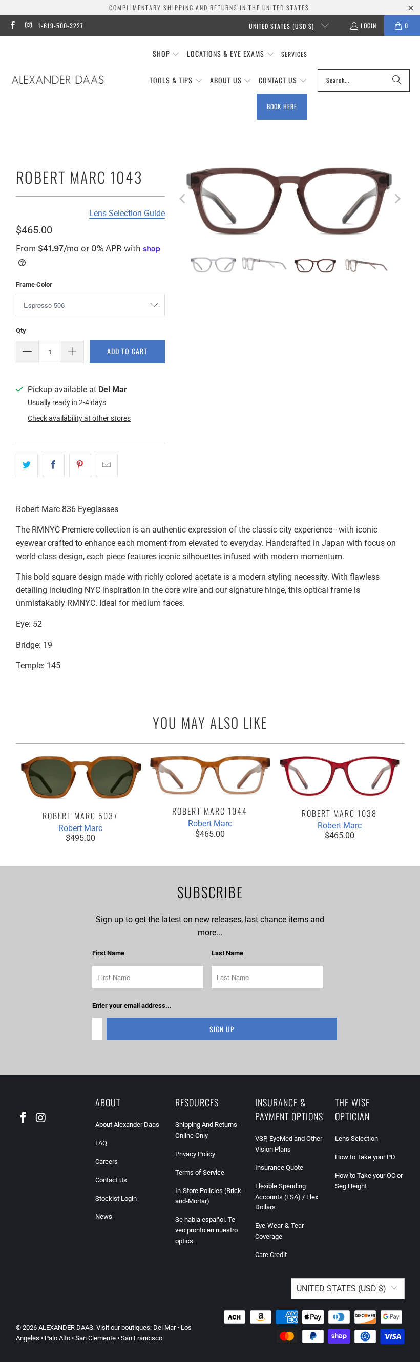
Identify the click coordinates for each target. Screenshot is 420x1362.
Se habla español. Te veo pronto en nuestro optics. (206, 1230)
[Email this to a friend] (107, 465)
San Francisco (141, 1338)
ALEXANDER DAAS (65, 1327)
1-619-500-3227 (60, 25)
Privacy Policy (195, 1154)
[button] (166, 54)
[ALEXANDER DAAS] (57, 80)
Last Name (227, 953)
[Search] (397, 80)
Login (368, 25)
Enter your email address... (132, 1005)
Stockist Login (116, 1198)
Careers (106, 1161)
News (103, 1216)
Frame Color (34, 284)
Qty (21, 330)
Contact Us (111, 1180)
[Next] (397, 199)
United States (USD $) (282, 26)
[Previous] (183, 199)
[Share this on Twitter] (27, 465)
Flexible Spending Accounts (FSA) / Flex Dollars (286, 1196)
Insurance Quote (279, 1168)
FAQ (101, 1143)
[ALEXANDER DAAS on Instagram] (28, 25)
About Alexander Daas (127, 1125)
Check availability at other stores (79, 418)
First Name (108, 953)
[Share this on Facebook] (54, 465)
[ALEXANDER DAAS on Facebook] (12, 25)
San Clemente (95, 1338)
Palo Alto (57, 1338)
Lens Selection (356, 1138)
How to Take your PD (365, 1157)
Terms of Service (199, 1172)
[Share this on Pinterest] (80, 465)
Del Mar (164, 1327)
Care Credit (271, 1255)
